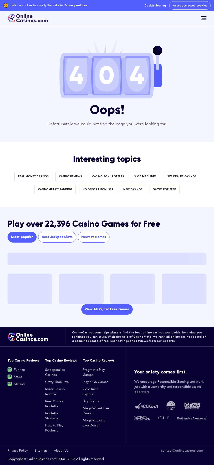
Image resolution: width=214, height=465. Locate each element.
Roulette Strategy (51, 416)
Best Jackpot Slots (57, 237)
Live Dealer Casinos (181, 176)
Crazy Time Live (57, 382)
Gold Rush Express (90, 392)
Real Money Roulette (54, 404)
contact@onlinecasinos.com (182, 450)
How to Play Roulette (54, 428)
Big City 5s (91, 401)
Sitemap (41, 450)
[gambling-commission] (142, 418)
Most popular (22, 237)
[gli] (163, 418)
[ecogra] (146, 405)
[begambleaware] (191, 418)
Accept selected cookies (190, 5)
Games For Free (164, 189)
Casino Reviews (70, 176)
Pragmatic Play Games (94, 372)
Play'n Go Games (95, 382)
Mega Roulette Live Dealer (94, 423)
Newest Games (93, 237)
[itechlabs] (171, 405)
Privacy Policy (18, 450)
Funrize (19, 369)
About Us (61, 450)
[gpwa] (192, 405)
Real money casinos (33, 176)
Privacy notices (75, 5)
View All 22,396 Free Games (107, 309)
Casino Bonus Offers (108, 176)
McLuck (19, 384)
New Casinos (132, 189)
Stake (18, 376)
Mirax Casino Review (55, 392)
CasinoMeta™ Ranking (55, 189)
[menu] (203, 18)
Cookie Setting (155, 5)
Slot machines (145, 176)
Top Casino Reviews (23, 360)
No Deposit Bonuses (98, 189)
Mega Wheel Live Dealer (96, 411)
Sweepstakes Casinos (55, 372)
